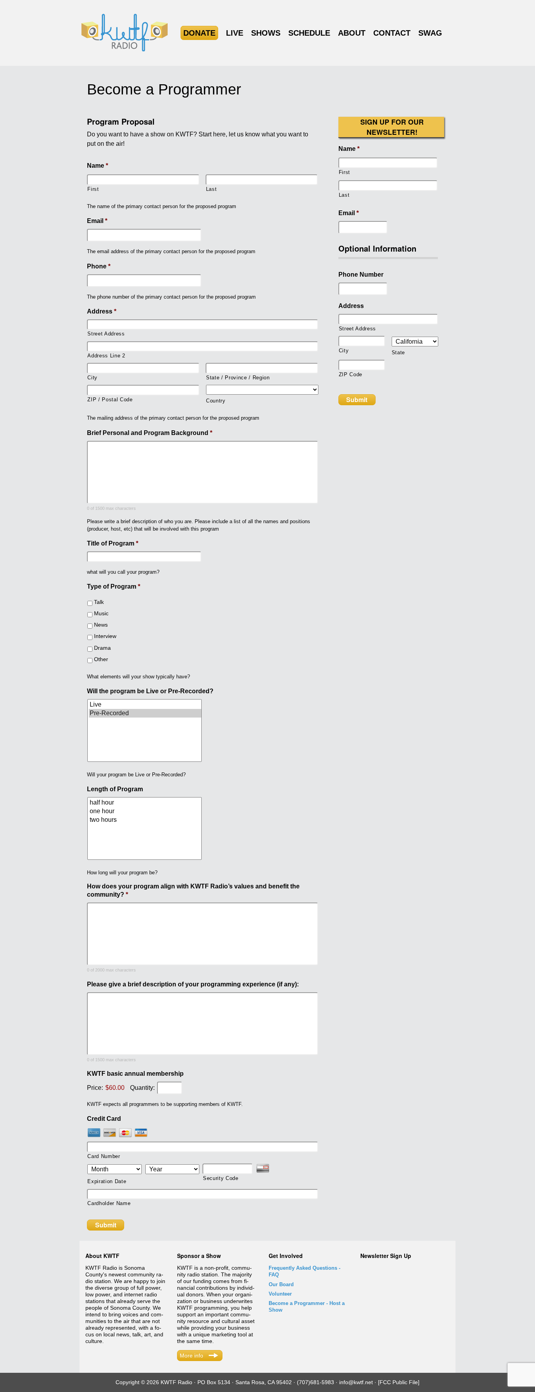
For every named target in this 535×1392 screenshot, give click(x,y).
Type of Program (113, 586)
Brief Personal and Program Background (149, 433)
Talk (99, 602)
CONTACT (391, 33)
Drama (102, 648)
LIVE (234, 33)
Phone (98, 266)
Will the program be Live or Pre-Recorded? (150, 691)
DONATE (199, 33)
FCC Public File (399, 1382)
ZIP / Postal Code (109, 399)
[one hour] (145, 811)
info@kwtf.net (356, 1382)
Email (97, 221)
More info (191, 1355)
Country (216, 401)
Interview (105, 636)
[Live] (145, 704)
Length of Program (115, 789)
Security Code (221, 1178)
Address (101, 311)
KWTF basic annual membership (135, 1073)
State (398, 352)
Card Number (103, 1156)
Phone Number (360, 274)
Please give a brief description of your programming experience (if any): (193, 984)
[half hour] (145, 802)
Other (101, 659)
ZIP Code (350, 374)
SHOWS (265, 33)
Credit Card (104, 1118)
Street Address (106, 334)
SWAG (430, 33)
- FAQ (304, 1271)
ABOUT (351, 33)
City (92, 378)
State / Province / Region (238, 378)
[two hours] (145, 820)
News (101, 625)
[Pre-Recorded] (145, 713)
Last (211, 189)
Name (97, 165)
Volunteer (280, 1294)
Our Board (281, 1284)
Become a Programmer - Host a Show (307, 1306)
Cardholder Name (108, 1203)
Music (101, 613)
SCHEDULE (309, 33)
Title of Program (112, 543)
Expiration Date (106, 1181)
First (93, 189)
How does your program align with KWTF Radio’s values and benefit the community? (193, 890)
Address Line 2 (106, 356)
